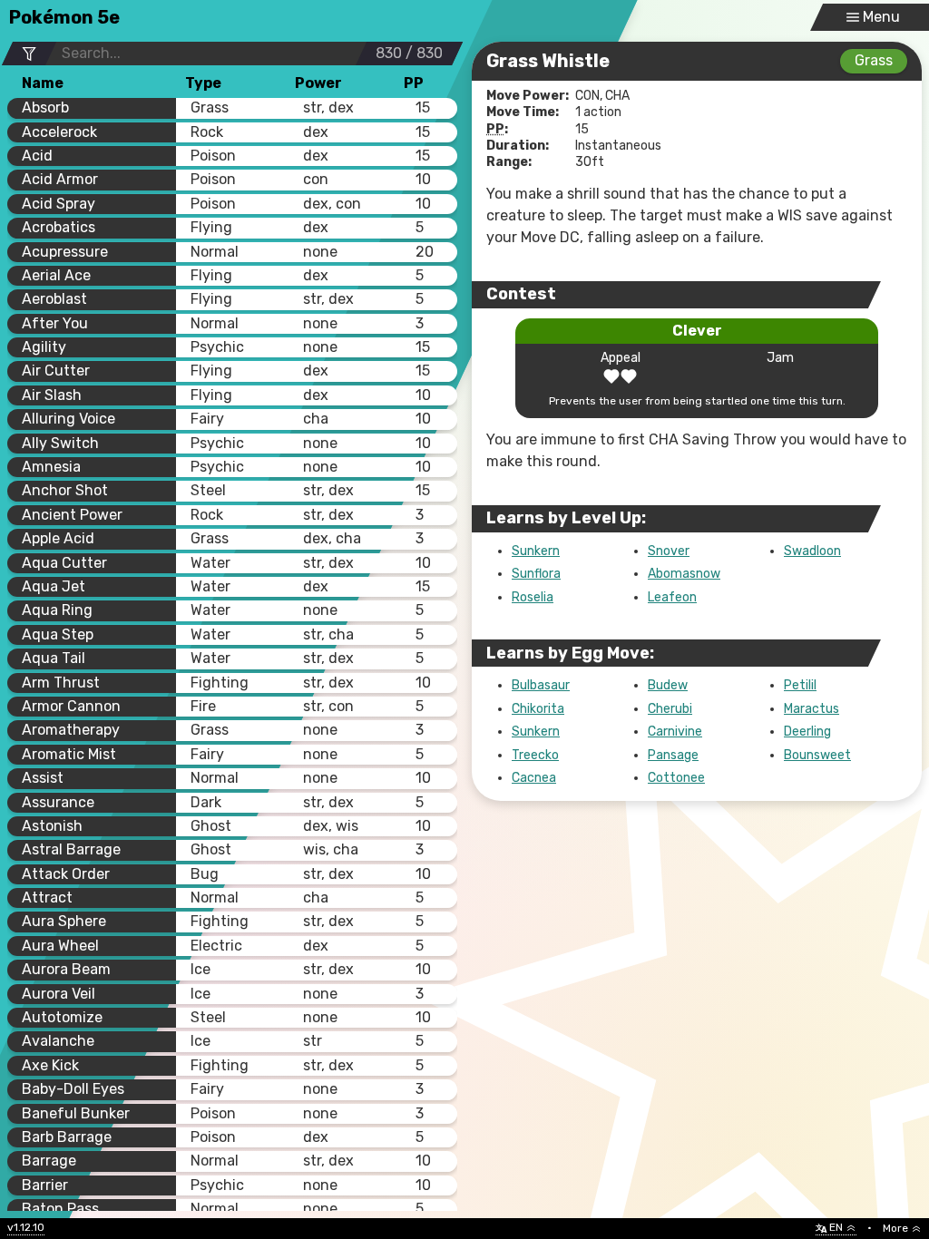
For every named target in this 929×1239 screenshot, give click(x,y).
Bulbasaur (541, 685)
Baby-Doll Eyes (73, 1089)
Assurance (58, 802)
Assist (43, 777)
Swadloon (812, 551)
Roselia (532, 597)
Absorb (45, 107)
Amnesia (51, 466)
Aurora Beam (66, 969)
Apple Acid (58, 538)
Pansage (673, 755)
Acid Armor (60, 179)
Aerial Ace (56, 275)
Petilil (800, 685)
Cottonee (676, 777)
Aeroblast (54, 298)
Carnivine (675, 731)
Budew (668, 685)
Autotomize (62, 1017)
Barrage (49, 1160)
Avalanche (58, 1040)
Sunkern (536, 551)
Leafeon (672, 597)
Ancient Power (72, 514)
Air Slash (52, 395)
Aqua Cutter (64, 562)
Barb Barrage (67, 1137)
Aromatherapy (71, 729)
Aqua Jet (53, 586)
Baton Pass (60, 1208)
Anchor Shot (65, 490)
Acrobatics (58, 227)
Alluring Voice (68, 418)
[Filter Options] (28, 54)
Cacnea (534, 777)
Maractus (811, 709)
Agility (44, 347)
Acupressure (65, 251)
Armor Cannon (71, 706)
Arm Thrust (61, 682)
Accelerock (59, 132)
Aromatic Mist (69, 754)
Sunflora (536, 573)
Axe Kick (50, 1065)
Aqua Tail (53, 658)
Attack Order (66, 874)
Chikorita (538, 709)
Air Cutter (56, 370)
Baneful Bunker (76, 1113)
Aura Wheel (60, 945)
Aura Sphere (64, 921)
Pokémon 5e (64, 17)
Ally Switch (60, 443)
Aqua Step (57, 634)
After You (55, 323)
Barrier (45, 1185)
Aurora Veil (58, 993)
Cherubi (670, 709)
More (895, 1228)
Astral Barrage (71, 849)
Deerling (807, 731)
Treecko (535, 755)
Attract (47, 897)
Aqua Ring (57, 610)
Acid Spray (58, 203)
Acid (37, 155)
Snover (668, 551)
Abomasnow (684, 573)
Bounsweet (817, 755)
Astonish (52, 825)
